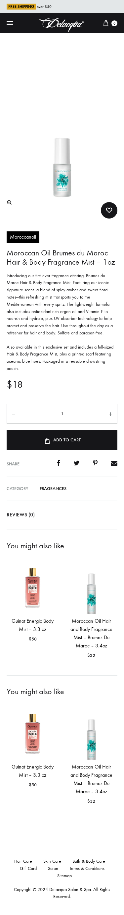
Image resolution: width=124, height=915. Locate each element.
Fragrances (53, 488)
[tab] (62, 514)
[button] (9, 202)
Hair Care (23, 861)
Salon (53, 868)
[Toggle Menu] (10, 23)
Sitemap (64, 875)
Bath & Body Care (88, 861)
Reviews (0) (21, 514)
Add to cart (67, 440)
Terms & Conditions (86, 868)
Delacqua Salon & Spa (70, 889)
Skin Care (52, 861)
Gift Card (28, 868)
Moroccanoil (23, 237)
